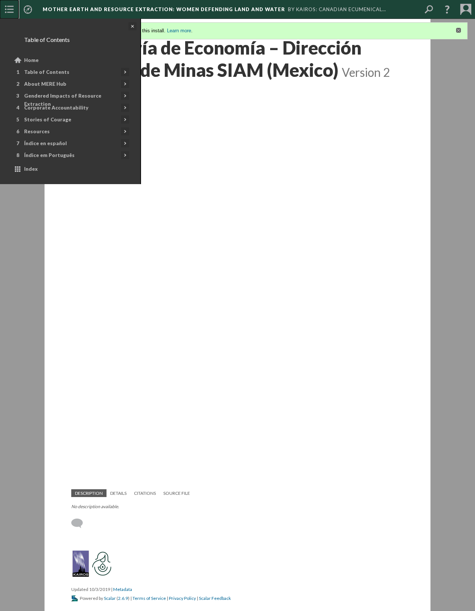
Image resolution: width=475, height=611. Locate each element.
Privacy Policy (182, 598)
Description (89, 493)
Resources (37, 131)
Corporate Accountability (56, 108)
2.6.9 (123, 598)
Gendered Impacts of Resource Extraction (62, 100)
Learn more (179, 30)
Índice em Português (49, 155)
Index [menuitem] (31, 169)
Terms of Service (149, 598)
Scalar (110, 598)
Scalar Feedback (215, 598)
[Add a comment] (80, 523)
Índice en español (45, 143)
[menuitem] (9, 9)
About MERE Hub (45, 84)
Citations (145, 493)
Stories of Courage (47, 119)
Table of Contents (46, 72)
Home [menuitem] (31, 60)
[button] (447, 9)
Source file (176, 493)
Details (118, 493)
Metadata (122, 589)
